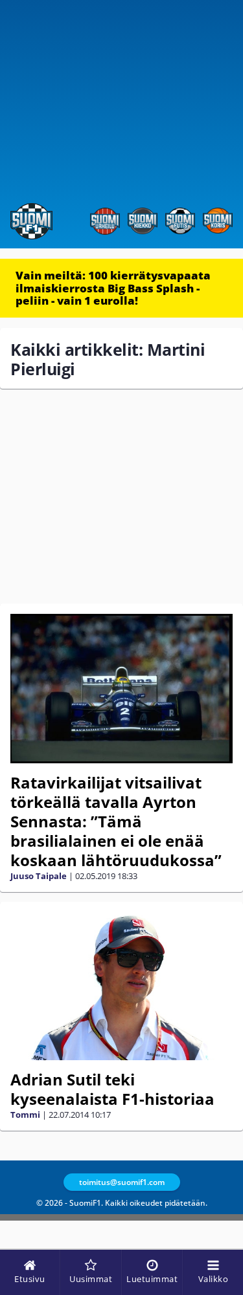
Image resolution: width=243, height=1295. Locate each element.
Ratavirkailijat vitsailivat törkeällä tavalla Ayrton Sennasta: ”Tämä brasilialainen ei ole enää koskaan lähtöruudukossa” (116, 821)
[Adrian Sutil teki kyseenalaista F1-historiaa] (121, 986)
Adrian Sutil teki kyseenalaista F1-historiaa (112, 1089)
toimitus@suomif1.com (122, 1182)
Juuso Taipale (38, 876)
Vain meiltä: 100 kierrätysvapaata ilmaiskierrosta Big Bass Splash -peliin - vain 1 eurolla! (113, 288)
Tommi (25, 1114)
